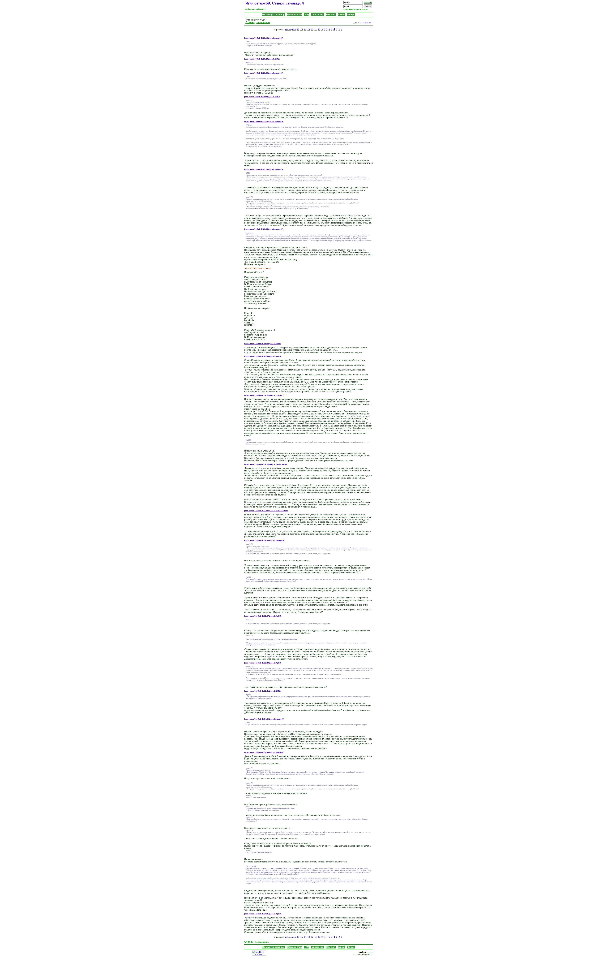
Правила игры (294, 14)
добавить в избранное (255, 9)
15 (301, 29)
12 (312, 29)
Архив (341, 14)
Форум (351, 14)
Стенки (250, 22)
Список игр (317, 14)
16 (298, 29)
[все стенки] (249, 38)
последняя (290, 29)
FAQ (307, 14)
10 (319, 29)
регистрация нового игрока (355, 9)
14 (305, 29)
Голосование (263, 22)
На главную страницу (273, 14)
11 (316, 29)
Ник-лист (330, 14)
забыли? (368, 3)
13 (309, 29)
